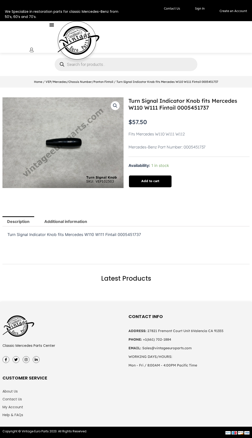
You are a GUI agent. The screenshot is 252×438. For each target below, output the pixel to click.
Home (38, 82)
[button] (51, 25)
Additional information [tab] (65, 221)
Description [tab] (18, 221)
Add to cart (150, 181)
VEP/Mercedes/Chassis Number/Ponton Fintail (79, 82)
